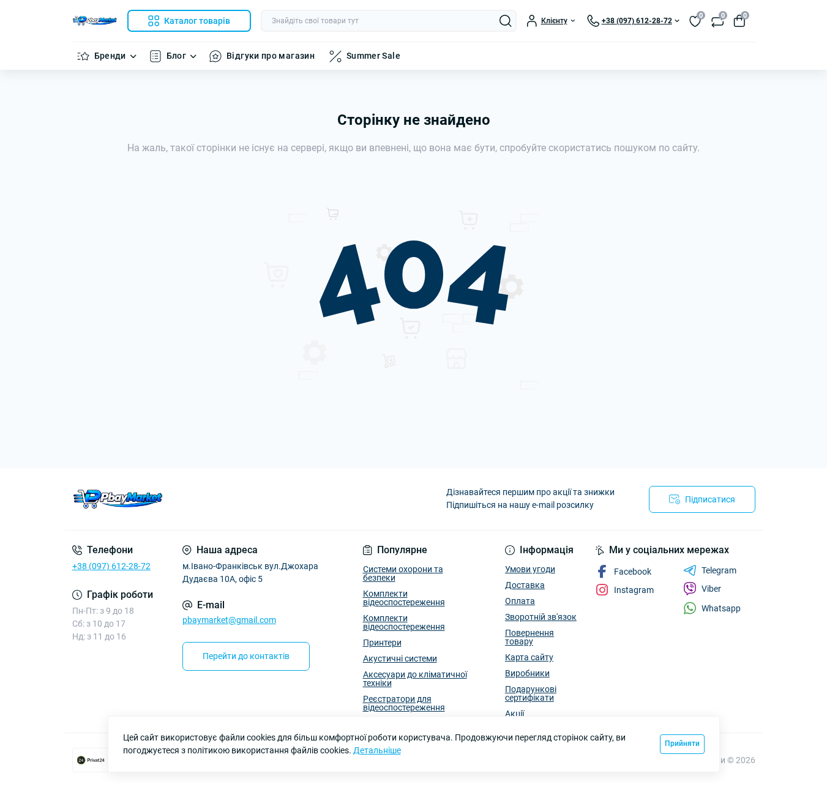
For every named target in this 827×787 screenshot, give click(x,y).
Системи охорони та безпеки (403, 573)
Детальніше (377, 750)
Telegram (719, 570)
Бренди (110, 56)
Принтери (382, 642)
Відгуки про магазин (270, 56)
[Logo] (95, 21)
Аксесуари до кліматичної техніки (415, 679)
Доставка (525, 585)
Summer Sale (373, 56)
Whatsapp (721, 608)
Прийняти (682, 743)
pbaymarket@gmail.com (229, 620)
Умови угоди (530, 569)
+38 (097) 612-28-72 (111, 566)
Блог (176, 56)
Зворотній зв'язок (541, 617)
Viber (711, 589)
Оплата (520, 601)
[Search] (506, 21)
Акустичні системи (400, 658)
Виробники (527, 673)
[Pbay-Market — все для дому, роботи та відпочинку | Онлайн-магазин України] (239, 499)
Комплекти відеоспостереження (404, 598)
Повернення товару (529, 637)
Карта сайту (529, 657)
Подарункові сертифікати (530, 693)
